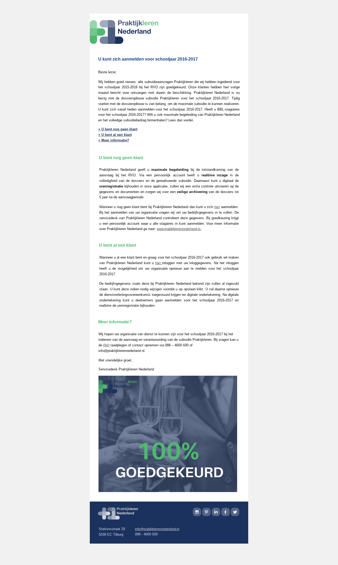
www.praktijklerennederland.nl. (179, 229)
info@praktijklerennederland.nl (157, 529)
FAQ (106, 345)
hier (217, 207)
